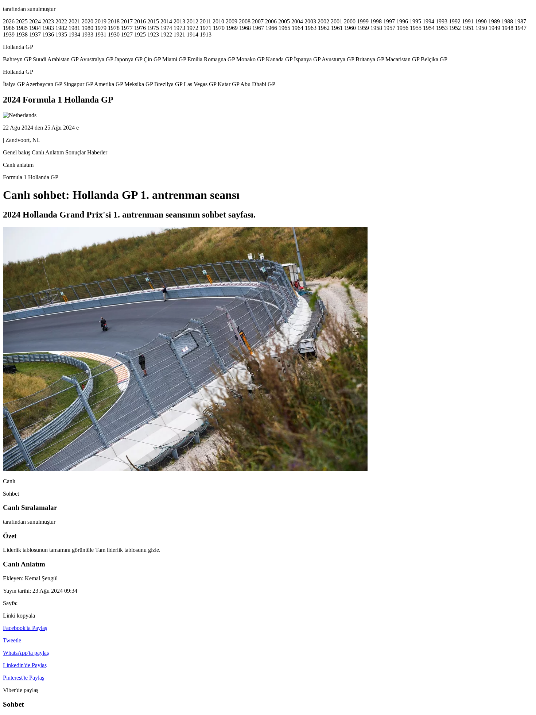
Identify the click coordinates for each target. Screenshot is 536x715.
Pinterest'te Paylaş (23, 677)
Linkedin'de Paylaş (25, 665)
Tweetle (12, 640)
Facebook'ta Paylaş (25, 628)
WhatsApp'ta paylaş (26, 653)
